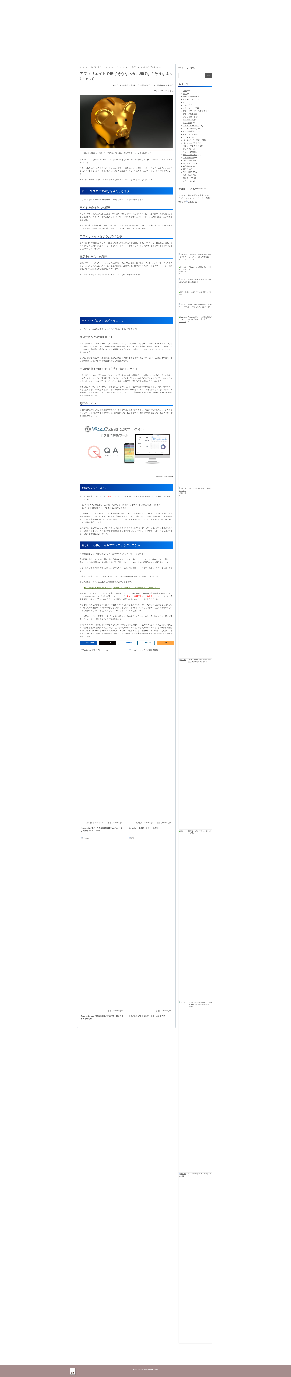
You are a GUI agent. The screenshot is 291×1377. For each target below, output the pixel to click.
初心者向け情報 (189, 166)
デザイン (186, 137)
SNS (185, 94)
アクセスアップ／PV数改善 (194, 111)
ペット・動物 (188, 152)
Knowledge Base (93, 12)
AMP (185, 91)
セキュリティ (188, 134)
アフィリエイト (189, 117)
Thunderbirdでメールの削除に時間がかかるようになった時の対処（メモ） (101, 829)
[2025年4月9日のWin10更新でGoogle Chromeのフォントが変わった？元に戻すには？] (182, 304)
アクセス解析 (188, 114)
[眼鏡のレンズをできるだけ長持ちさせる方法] (181, 292)
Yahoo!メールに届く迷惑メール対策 (144, 828)
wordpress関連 (189, 96)
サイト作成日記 (189, 131)
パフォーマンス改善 (191, 146)
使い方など (187, 163)
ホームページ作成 (190, 155)
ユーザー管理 (188, 158)
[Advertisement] (145, 39)
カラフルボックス (187, 198)
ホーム (82, 67)
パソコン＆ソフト (190, 143)
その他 (185, 105)
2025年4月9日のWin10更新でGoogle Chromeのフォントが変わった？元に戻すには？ (200, 1004)
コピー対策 (187, 123)
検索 (208, 75)
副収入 (170, 91)
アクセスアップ (113, 67)
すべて (103, 67)
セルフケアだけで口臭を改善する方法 (199, 1175)
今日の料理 (187, 160)
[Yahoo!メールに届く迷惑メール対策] (183, 270)
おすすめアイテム (190, 99)
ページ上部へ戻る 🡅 (164, 476)
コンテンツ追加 (189, 129)
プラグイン (187, 149)
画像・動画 (187, 175)
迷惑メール (187, 181)
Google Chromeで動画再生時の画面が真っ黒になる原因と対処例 (102, 1017)
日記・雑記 (187, 172)
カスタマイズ (188, 120)
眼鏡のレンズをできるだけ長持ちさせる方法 (147, 1016)
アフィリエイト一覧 (92, 67)
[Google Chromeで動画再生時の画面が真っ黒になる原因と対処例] (182, 279)
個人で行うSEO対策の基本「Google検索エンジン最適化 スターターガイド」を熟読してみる (122, 588)
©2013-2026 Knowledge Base (145, 1369)
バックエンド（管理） (192, 140)
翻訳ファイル (188, 178)
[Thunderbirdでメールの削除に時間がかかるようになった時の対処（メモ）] (183, 256)
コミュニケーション (191, 126)
